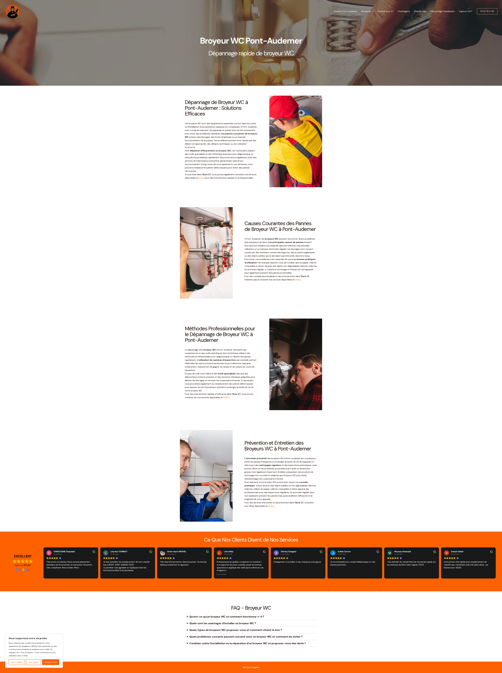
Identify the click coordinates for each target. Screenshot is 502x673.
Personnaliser (17, 662)
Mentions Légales (251, 667)
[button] (372, 11)
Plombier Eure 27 (385, 11)
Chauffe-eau (420, 11)
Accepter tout (50, 662)
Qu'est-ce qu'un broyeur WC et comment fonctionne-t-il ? (226, 616)
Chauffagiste (404, 11)
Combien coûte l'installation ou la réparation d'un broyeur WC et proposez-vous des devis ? (247, 643)
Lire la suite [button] (221, 574)
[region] (34, 651)
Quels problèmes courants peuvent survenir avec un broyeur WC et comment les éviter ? (246, 636)
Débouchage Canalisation (442, 11)
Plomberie (366, 11)
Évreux (201, 177)
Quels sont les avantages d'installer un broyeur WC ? (222, 623)
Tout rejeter (33, 662)
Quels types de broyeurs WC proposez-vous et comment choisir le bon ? (235, 630)
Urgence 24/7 (465, 11)
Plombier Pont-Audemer (345, 11)
